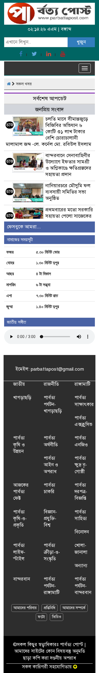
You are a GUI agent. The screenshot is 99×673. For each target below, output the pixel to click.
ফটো (41, 617)
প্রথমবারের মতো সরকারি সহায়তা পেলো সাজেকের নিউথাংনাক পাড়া (69, 216)
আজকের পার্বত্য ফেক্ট (21, 491)
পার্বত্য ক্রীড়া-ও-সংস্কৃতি (52, 552)
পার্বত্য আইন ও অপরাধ (51, 465)
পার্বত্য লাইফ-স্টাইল (19, 552)
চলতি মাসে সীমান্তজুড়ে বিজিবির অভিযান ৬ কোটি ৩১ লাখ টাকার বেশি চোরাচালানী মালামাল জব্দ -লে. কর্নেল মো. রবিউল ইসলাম (48, 131)
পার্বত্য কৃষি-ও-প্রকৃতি (20, 518)
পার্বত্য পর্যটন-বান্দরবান (83, 585)
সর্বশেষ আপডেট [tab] (49, 98)
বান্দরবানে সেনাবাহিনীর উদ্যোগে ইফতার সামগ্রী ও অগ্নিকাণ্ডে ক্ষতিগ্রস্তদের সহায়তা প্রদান (68, 164)
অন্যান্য (81, 566)
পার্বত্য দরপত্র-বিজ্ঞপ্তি (81, 491)
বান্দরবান (21, 579)
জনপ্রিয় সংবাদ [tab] (49, 109)
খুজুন (81, 42)
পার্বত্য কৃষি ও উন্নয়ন (19, 444)
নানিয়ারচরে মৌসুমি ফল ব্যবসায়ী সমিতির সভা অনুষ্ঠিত (67, 192)
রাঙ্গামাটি (82, 384)
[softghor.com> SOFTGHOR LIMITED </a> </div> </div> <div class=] (75, 667)
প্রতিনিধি (49, 608)
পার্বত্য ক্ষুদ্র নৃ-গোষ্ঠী (81, 465)
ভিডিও (56, 617)
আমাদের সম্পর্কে (74, 608)
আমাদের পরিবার (25, 608)
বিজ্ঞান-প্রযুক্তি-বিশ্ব (50, 518)
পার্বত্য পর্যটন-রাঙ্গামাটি (51, 585)
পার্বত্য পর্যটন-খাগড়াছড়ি (53, 404)
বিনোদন (82, 532)
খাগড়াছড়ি (22, 398)
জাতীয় (19, 384)
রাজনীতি (51, 384)
